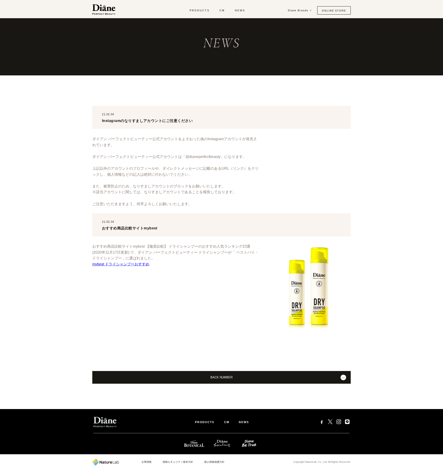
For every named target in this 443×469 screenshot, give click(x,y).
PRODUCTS (200, 10)
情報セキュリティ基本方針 (178, 461)
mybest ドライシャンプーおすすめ (120, 264)
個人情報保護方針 (214, 461)
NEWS (240, 10)
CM (222, 10)
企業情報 (146, 461)
